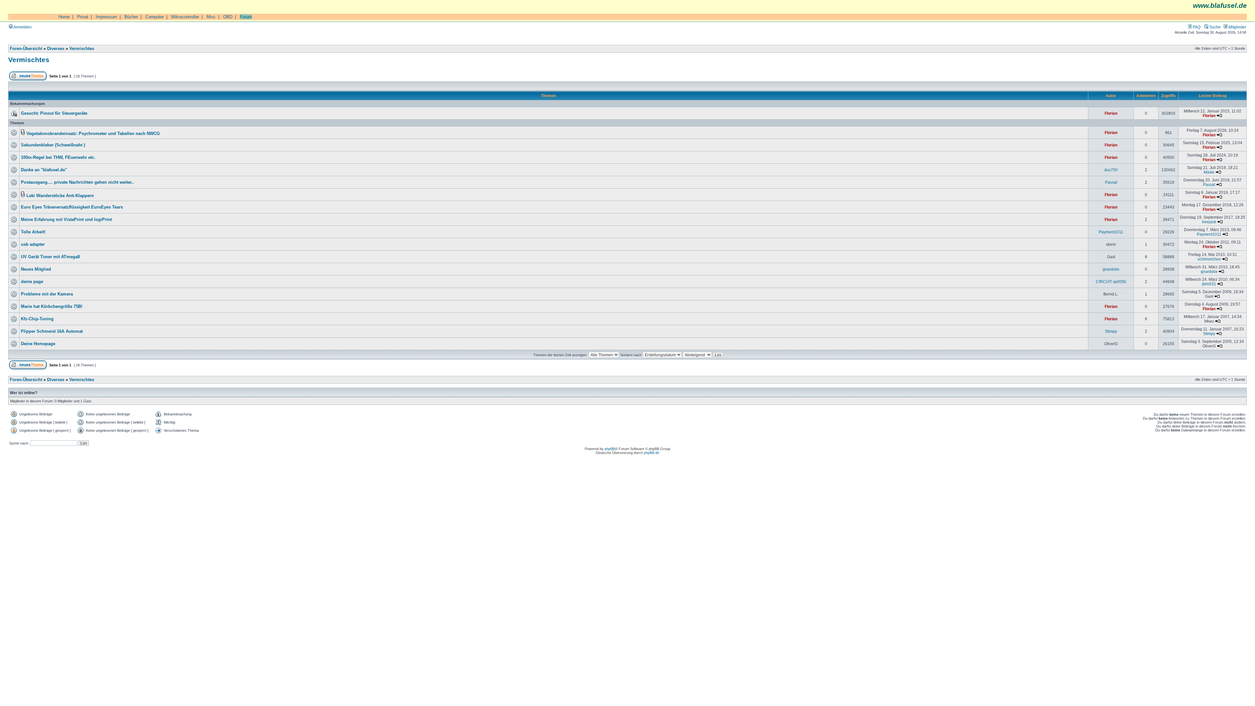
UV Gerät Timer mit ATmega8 (50, 257)
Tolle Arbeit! (33, 232)
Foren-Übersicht (26, 48)
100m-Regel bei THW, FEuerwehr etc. (58, 157)
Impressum (106, 16)
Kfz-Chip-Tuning (37, 319)
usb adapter (33, 244)
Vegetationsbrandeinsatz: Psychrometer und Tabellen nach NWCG (93, 133)
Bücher (131, 16)
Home (64, 16)
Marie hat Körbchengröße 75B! (51, 306)
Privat (82, 16)
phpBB (610, 449)
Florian (1111, 113)
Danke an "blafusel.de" (44, 170)
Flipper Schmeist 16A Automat (52, 331)
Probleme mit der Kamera (47, 294)
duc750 (1111, 170)
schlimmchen (1209, 259)
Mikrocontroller (185, 16)
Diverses (55, 48)
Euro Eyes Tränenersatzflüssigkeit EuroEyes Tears (72, 207)
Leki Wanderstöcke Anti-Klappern (60, 195)
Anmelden (22, 27)
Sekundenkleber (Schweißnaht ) (53, 145)
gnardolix (1111, 269)
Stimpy (1111, 331)
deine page (32, 281)
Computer (154, 16)
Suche (1214, 27)
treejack (1209, 222)
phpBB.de (651, 453)
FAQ (1196, 27)
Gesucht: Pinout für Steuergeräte (54, 113)
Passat (1111, 182)
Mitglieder (1237, 27)
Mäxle (1209, 172)
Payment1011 (1111, 232)
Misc (211, 16)
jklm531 (1209, 284)
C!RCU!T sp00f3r (1111, 281)
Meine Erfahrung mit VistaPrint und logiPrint (66, 219)
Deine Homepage (38, 344)
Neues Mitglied (36, 269)
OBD (227, 16)
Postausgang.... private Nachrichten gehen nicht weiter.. (77, 182)
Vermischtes (81, 48)
